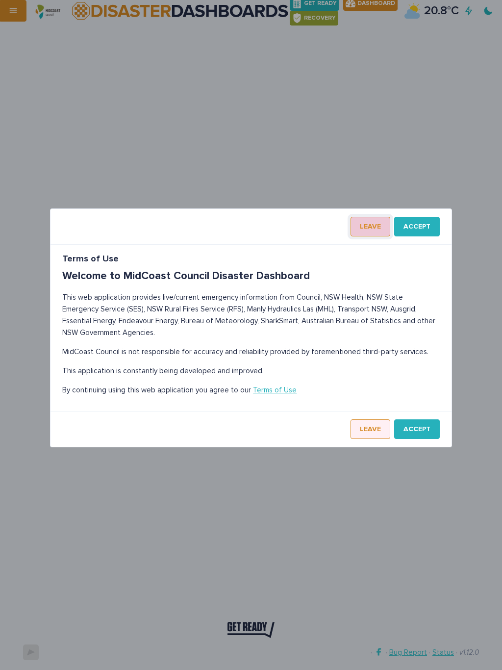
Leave (370, 226)
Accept (416, 226)
